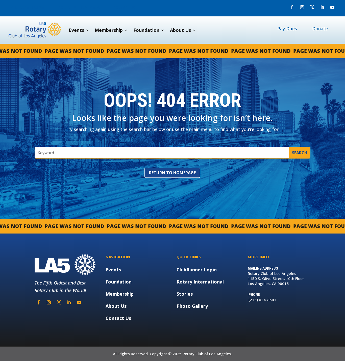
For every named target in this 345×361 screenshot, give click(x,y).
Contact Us (118, 318)
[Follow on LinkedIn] (322, 7)
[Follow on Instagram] (302, 7)
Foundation (146, 30)
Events (76, 30)
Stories (185, 294)
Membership (109, 30)
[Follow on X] (312, 7)
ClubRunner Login (197, 270)
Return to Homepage (172, 172)
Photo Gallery (192, 306)
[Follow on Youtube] (332, 7)
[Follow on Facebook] (292, 7)
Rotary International (200, 282)
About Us (180, 30)
